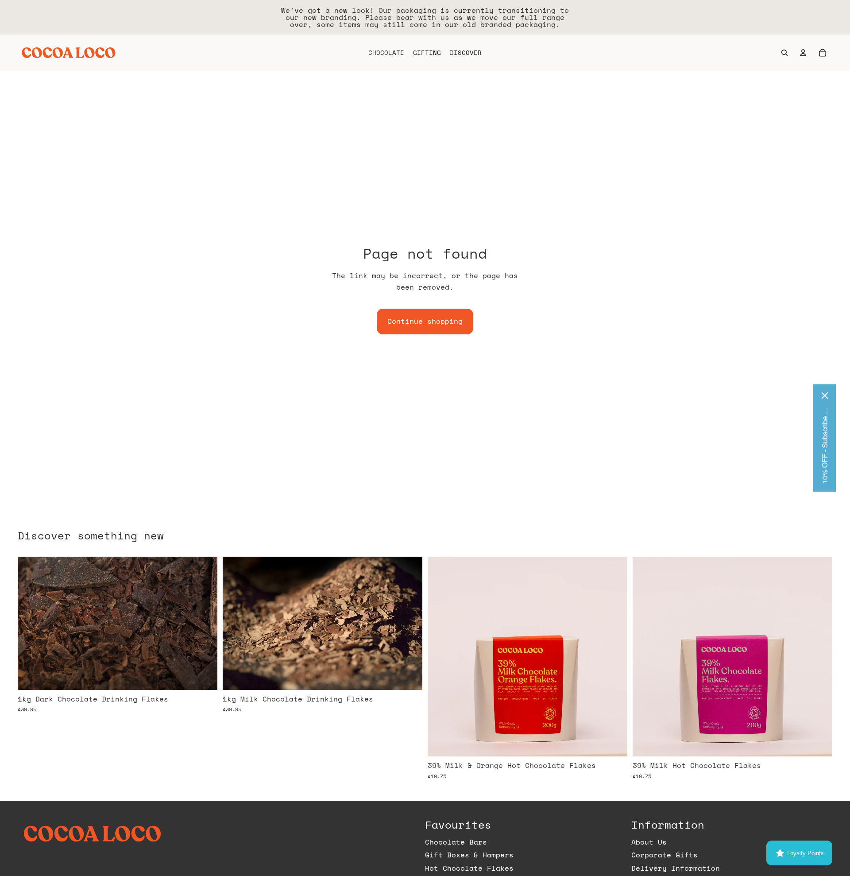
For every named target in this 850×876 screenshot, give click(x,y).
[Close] (824, 395)
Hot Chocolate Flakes (469, 868)
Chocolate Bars (456, 842)
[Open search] (784, 52)
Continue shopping (425, 321)
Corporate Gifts (664, 854)
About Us (649, 842)
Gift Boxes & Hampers (469, 854)
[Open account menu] (803, 52)
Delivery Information (675, 868)
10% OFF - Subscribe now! (824, 445)
